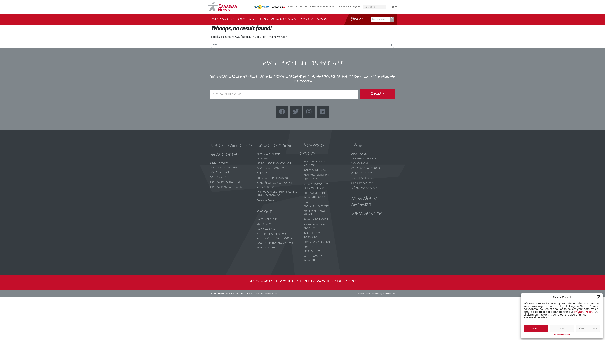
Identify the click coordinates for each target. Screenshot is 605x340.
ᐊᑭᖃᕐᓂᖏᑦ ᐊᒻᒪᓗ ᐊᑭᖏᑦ (314, 212)
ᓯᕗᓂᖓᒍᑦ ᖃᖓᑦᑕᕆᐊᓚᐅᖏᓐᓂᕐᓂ (276, 19)
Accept (536, 328)
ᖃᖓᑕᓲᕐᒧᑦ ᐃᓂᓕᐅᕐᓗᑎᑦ (222, 19)
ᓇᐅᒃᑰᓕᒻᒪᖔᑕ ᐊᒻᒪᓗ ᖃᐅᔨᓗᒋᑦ (316, 226)
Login (355, 7)
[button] (598, 297)
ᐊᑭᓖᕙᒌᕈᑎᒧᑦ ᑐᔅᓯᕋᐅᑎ (317, 242)
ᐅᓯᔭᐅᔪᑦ (357, 19)
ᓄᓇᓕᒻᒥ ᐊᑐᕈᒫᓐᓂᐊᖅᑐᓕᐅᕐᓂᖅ (317, 203)
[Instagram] (309, 112)
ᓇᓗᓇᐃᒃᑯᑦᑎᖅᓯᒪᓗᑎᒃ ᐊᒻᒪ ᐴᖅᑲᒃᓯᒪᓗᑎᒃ (316, 186)
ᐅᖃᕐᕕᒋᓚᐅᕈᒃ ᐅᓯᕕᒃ (315, 170)
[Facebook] (282, 112)
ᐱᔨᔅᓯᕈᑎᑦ (305, 19)
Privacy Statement (562, 335)
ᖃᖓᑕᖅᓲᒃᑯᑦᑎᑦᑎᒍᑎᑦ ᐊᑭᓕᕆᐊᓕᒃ (316, 177)
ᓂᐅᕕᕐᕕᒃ (293, 7)
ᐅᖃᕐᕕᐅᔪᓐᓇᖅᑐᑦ (344, 7)
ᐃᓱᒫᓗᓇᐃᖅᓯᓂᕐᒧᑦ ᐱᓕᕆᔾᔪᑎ (314, 258)
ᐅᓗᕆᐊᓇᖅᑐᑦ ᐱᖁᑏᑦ (316, 219)
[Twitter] (296, 112)
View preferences (588, 328)
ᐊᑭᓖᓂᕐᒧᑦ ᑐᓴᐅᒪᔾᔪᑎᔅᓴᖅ (312, 249)
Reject (562, 328)
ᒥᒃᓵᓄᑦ (301, 7)
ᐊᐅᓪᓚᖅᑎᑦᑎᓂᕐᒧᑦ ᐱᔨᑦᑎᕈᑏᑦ (314, 163)
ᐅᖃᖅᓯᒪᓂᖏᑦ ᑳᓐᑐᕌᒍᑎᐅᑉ (312, 235)
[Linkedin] (323, 112)
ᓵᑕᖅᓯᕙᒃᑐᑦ (322, 19)
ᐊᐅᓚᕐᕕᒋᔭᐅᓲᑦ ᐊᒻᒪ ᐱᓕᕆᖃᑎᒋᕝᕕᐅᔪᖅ (315, 195)
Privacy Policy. (584, 311)
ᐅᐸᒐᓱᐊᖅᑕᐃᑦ (245, 19)
